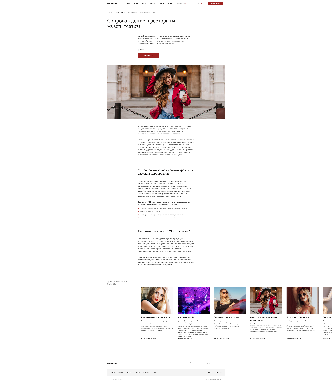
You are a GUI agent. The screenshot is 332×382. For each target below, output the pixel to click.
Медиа (170, 4)
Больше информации (148, 338)
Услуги (144, 3)
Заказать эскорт (215, 3)
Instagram (219, 372)
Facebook (209, 372)
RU (201, 3)
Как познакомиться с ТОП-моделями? (164, 231)
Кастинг (152, 4)
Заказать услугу (148, 55)
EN (198, 3)
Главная (127, 4)
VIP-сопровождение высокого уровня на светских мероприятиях (165, 171)
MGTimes (112, 3)
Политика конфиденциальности (213, 379)
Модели (136, 4)
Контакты (162, 4)
